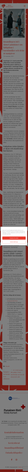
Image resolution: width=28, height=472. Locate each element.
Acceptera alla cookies (14, 238)
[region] (14, 236)
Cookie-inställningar (14, 241)
